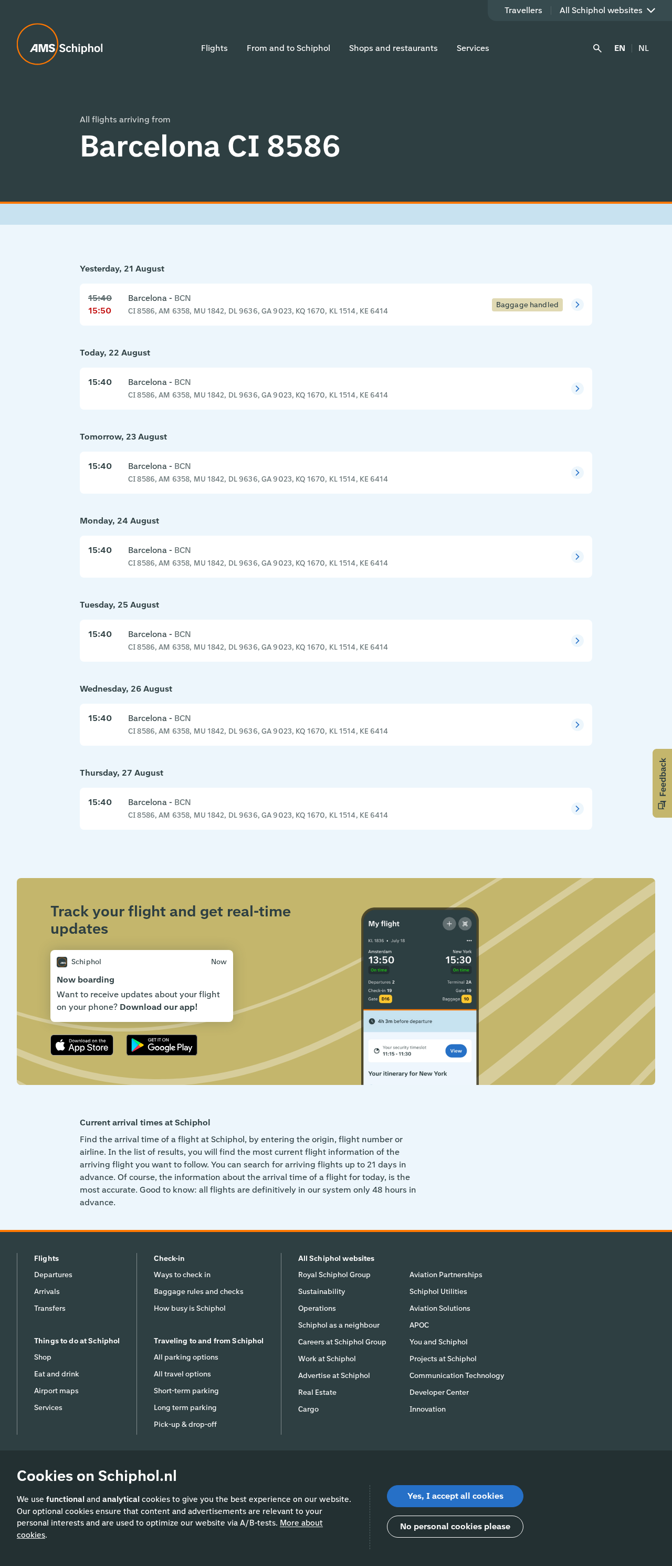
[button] (662, 783)
